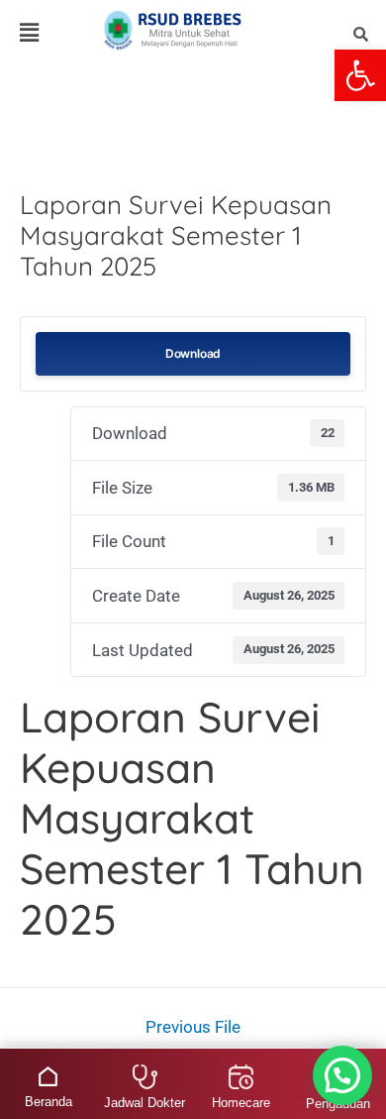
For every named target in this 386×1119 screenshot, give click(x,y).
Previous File (193, 1027)
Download (193, 353)
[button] (360, 75)
